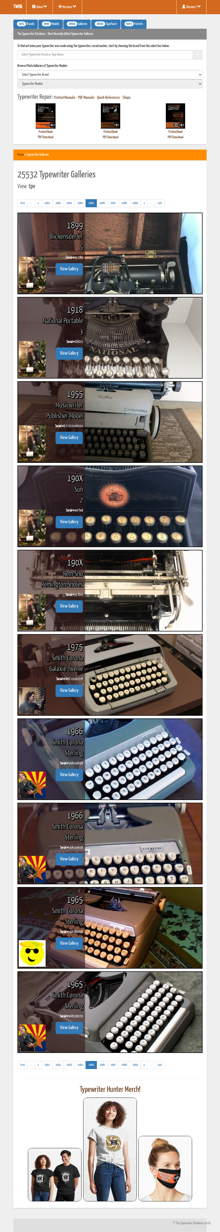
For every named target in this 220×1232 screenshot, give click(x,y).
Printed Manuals (64, 98)
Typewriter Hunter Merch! (110, 1089)
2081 (47, 203)
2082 (58, 203)
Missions (67, 7)
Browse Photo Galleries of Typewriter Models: (42, 66)
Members (191, 7)
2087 (113, 203)
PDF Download (45, 137)
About (39, 7)
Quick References (108, 98)
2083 (69, 203)
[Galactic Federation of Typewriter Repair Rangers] (110, 1149)
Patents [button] (134, 24)
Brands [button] (26, 24)
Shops (127, 98)
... (32, 204)
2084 (80, 203)
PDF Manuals (86, 98)
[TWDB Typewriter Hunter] (55, 1174)
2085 (93, 203)
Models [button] (51, 24)
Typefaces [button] (107, 24)
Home (20, 155)
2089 (135, 203)
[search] (110, 74)
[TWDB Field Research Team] (165, 1168)
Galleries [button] (78, 24)
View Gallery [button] (69, 269)
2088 (124, 203)
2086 (102, 203)
